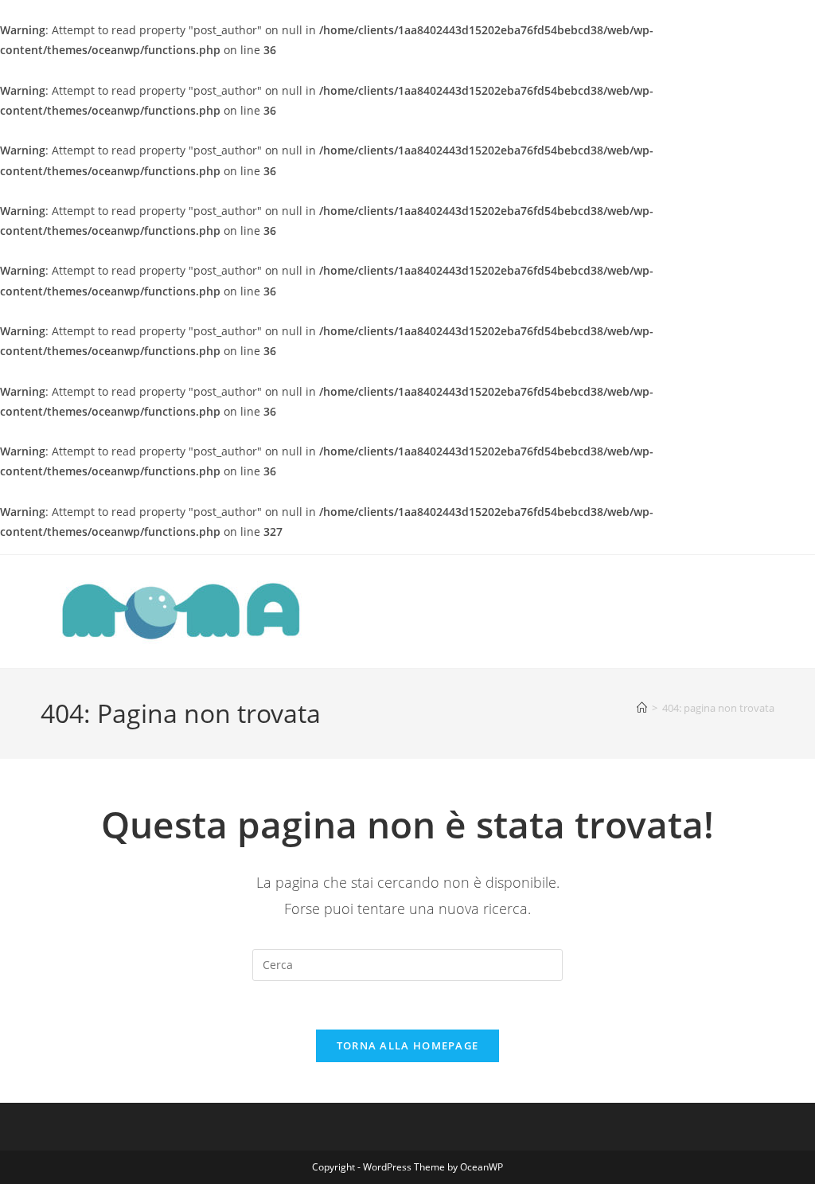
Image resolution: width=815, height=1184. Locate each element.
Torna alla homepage (408, 1045)
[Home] (642, 708)
